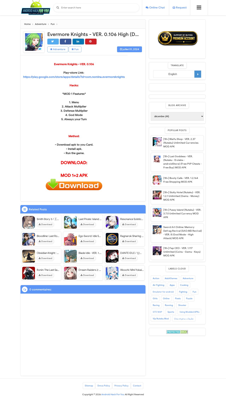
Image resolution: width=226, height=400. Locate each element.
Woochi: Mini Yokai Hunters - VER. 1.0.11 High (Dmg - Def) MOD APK (132, 270)
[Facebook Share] (65, 41)
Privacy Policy (121, 385)
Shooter (182, 305)
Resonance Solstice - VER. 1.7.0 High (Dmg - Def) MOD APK (132, 219)
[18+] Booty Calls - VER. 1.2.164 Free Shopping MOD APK (180, 180)
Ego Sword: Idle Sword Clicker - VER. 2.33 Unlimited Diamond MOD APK (90, 236)
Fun (76, 49)
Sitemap (89, 385)
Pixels (178, 298)
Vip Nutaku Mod (161, 318)
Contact (137, 385)
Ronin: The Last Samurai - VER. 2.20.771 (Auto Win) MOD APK (48, 270)
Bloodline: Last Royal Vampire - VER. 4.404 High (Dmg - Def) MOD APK (48, 236)
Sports (171, 312)
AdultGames (171, 278)
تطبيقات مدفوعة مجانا (184, 318)
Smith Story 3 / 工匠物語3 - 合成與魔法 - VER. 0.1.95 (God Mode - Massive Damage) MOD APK (48, 219)
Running (169, 305)
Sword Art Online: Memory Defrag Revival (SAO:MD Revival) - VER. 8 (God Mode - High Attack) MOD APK (182, 233)
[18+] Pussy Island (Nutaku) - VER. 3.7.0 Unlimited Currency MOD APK (182, 213)
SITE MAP (157, 312)
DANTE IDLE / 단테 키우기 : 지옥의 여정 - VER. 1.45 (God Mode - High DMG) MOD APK (132, 253)
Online (166, 298)
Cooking (184, 285)
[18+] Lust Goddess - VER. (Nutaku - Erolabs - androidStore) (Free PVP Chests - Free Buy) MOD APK (182, 162)
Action (156, 278)
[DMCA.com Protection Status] (177, 331)
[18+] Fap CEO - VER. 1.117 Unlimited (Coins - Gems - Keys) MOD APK (182, 252)
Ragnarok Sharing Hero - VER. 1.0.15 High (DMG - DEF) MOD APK (132, 236)
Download (46, 224)
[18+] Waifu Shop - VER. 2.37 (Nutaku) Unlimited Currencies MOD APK (180, 143)
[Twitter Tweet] (53, 41)
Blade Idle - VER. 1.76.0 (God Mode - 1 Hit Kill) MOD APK (90, 253)
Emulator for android (163, 291)
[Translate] (197, 74)
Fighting (183, 291)
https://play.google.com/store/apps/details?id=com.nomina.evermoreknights (74, 77)
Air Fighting (158, 285)
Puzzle (189, 298)
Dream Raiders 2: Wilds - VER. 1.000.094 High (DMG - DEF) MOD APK (90, 270)
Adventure (58, 49)
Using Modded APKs (189, 312)
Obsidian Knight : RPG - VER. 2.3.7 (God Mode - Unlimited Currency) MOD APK (48, 253)
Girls (155, 298)
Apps (172, 285)
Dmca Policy (103, 385)
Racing (156, 305)
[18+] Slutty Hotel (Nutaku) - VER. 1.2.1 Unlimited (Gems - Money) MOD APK (181, 196)
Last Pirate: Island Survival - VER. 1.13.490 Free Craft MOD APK (90, 219)
